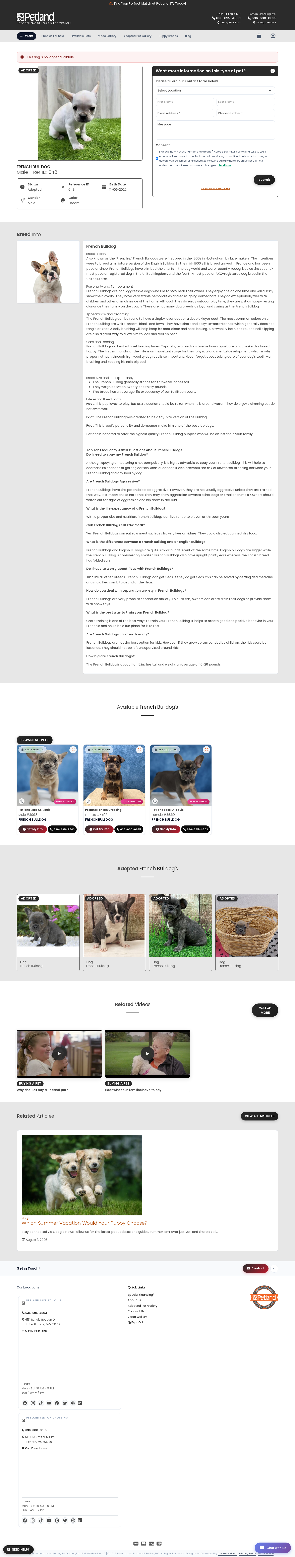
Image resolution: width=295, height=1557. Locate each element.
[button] (32, 749)
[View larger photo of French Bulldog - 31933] (73, 749)
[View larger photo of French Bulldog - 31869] (206, 749)
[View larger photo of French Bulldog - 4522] (139, 749)
